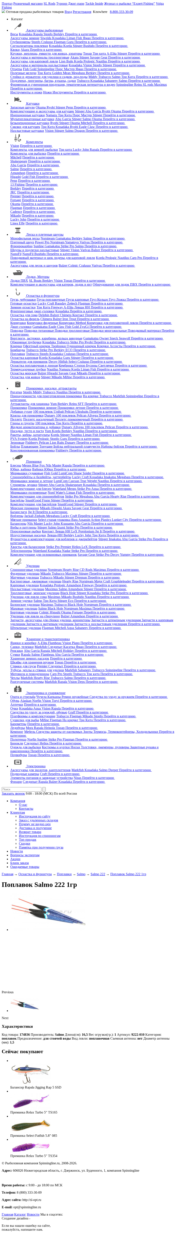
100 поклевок (43, 411)
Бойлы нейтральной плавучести (77, 446)
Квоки (15, 49)
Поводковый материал (145, 330)
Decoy (53, 361)
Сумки (15, 654)
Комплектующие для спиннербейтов (37, 496)
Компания (17, 801)
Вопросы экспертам (24, 855)
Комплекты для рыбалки (28, 153)
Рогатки (16, 392)
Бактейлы (17, 500)
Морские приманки (24, 508)
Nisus (78, 778)
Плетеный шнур (22, 242)
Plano (76, 643)
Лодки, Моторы (37, 277)
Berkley (59, 34)
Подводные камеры (24, 774)
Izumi (61, 527)
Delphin (44, 315)
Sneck (114, 338)
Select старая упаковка (54, 520)
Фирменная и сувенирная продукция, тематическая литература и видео (62, 84)
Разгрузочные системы (27, 682)
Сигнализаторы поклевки (29, 46)
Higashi (15, 177)
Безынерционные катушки (29, 123)
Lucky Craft (46, 303)
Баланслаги (18, 512)
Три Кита (44, 73)
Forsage (15, 200)
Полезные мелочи (23, 73)
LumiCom (66, 473)
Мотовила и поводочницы (29, 674)
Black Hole (68, 593)
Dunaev (50, 415)
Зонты (88, 732)
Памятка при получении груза (41, 847)
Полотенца (18, 739)
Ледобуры (17, 728)
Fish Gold (30, 69)
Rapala (38, 34)
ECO (69, 350)
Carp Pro (136, 258)
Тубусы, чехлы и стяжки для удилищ (37, 670)
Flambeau (55, 643)
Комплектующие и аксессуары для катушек (42, 111)
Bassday (61, 303)
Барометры (18, 724)
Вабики (38, 469)
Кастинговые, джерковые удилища (35, 581)
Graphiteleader (121, 581)
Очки (14, 708)
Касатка (69, 647)
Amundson (17, 173)
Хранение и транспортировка (48, 639)
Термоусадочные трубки (28, 369)
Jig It (31, 512)
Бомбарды (17, 350)
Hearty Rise (118, 496)
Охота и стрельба (22, 697)
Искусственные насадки (28, 535)
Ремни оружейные (76, 697)
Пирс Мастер (65, 69)
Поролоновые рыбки (25, 531)
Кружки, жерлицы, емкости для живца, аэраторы (46, 53)
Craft (44, 774)
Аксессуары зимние (24, 38)
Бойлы (15, 446)
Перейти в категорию (81, 34)
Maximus (160, 84)
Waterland (59, 489)
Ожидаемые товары (24, 867)
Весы (14, 34)
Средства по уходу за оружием (112, 697)
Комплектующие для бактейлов (33, 504)
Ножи (48, 92)
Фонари (16, 781)
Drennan (81, 577)
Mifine (68, 377)
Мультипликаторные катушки (32, 119)
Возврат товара (30, 832)
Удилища (32, 566)
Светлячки (106, 365)
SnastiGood (33, 500)
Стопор (80, 365)
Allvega (93, 415)
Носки (76, 747)
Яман (87, 38)
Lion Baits (66, 61)
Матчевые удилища (24, 577)
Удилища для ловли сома (28, 597)
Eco (71, 601)
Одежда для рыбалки (25, 747)
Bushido (89, 46)
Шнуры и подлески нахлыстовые (34, 250)
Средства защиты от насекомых (59, 732)
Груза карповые (78, 299)
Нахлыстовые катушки (27, 130)
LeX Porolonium (83, 531)
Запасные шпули (22, 107)
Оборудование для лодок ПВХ (115, 284)
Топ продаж (27, 839)
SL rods (148, 84)
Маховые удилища (23, 608)
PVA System (18, 439)
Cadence (16, 211)
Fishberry (32, 442)
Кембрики (66, 365)
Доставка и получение (35, 828)
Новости (16, 851)
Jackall (29, 516)
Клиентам (17, 812)
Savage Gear (99, 57)
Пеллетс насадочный (39, 419)
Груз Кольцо (99, 299)
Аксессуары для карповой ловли (34, 61)
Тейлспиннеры (21, 551)
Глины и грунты (22, 423)
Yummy (126, 554)
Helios (77, 547)
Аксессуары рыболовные (44, 30)
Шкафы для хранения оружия (32, 662)
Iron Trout (69, 319)
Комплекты (34, 142)
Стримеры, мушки (23, 485)
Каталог (20, 1214)
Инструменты (63, 92)
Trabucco (105, 77)
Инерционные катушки (27, 115)
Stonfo (48, 34)
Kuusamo (67, 523)
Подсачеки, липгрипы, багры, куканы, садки (43, 81)
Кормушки (18, 323)
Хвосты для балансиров (27, 547)
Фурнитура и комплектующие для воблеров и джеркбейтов (53, 539)
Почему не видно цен (35, 824)
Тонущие (46, 446)
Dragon (80, 130)
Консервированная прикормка (32, 450)
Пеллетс (16, 419)
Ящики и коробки (23, 643)
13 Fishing (17, 184)
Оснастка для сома (24, 315)
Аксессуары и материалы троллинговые (39, 57)
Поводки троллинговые (73, 330)
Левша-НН (55, 535)
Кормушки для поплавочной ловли (113, 323)
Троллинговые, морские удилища (34, 593)
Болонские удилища (25, 604)
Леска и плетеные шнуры (45, 234)
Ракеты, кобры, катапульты (30, 435)
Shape (78, 473)
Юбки (49, 469)
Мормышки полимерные (28, 492)
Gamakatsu (64, 238)
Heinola (50, 728)
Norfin (37, 700)
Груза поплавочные (51, 299)
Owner (104, 338)
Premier (15, 196)
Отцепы (16, 69)
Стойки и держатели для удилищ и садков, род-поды (49, 77)
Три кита (100, 53)
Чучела (41, 697)
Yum (54, 404)
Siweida (46, 38)
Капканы (54, 697)
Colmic (73, 265)
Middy (93, 77)
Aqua (95, 489)
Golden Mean (61, 73)
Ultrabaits (82, 411)
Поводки (16, 330)
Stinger (78, 46)
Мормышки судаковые (26, 473)
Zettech (72, 303)
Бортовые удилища (24, 612)
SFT (81, 404)
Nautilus (102, 61)
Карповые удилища (24, 585)
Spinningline (46, 69)
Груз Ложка (118, 299)
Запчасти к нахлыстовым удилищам (101, 624)
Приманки (34, 461)
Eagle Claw (87, 127)
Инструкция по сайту (34, 816)
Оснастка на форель (24, 319)
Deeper (113, 770)
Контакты (26, 808)
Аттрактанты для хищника (29, 404)
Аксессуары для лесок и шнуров (34, 265)
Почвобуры (18, 755)
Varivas (85, 242)
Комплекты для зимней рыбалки (34, 149)
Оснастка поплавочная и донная (34, 365)
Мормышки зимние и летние (31, 481)
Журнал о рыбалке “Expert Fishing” (129, 3)
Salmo (116, 77)
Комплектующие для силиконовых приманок (43, 554)
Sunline (39, 246)
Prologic (89, 61)
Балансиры (18, 523)
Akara (25, 49)
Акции (15, 859)
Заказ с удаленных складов (38, 820)
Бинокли (16, 743)
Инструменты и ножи (26, 92)
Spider (87, 473)
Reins (138, 84)
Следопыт (55, 647)
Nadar (66, 551)
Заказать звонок (13, 793)
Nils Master (54, 465)
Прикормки (18, 408)
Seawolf (125, 338)
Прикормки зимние (43, 408)
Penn (70, 107)
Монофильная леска (25, 238)
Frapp (46, 500)
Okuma (41, 107)
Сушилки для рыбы (24, 720)
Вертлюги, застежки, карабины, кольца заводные (46, 338)
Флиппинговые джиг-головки (32, 311)
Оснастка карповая (24, 358)
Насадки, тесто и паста (27, 431)
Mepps (27, 465)
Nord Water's (57, 492)
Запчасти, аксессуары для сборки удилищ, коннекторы (50, 620)
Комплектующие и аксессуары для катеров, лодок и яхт (51, 284)
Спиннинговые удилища (28, 570)
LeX (85, 547)
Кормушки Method (73, 323)
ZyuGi (85, 327)
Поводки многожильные (109, 330)
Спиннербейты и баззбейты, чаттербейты (40, 477)
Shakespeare (18, 161)
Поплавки (17, 354)
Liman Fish (75, 38)
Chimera (66, 315)
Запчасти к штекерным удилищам (116, 620)
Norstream (48, 238)
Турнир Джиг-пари (70, 3)
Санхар (74, 481)
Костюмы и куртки (56, 747)
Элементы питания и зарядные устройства (41, 778)
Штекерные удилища (25, 628)
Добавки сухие (21, 411)
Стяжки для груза (23, 666)
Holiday (69, 651)
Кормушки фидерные (43, 323)
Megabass (78, 73)
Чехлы (15, 678)
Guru (70, 42)
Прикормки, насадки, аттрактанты (51, 388)
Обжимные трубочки (25, 342)
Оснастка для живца (25, 377)
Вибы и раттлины (23, 527)
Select (72, 361)
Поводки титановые (39, 330)
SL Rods (49, 3)
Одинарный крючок (82, 346)
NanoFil (15, 254)
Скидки (24, 843)
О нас (23, 805)
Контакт (78, 315)
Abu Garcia (93, 111)
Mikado (15, 215)
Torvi (56, 700)
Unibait (59, 411)
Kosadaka (26, 34)
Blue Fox (39, 465)
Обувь (14, 700)
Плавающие (30, 446)
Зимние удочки (21, 601)
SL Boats (35, 280)
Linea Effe (17, 223)
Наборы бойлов (113, 446)
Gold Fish (29, 177)
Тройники (59, 346)
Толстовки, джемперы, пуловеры (105, 747)
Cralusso (47, 42)
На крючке (91, 396)
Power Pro (42, 242)
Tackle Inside (94, 3)
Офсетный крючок (37, 346)
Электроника (36, 766)
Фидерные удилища (24, 573)
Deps (82, 682)
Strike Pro (68, 246)
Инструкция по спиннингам (40, 836)
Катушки (32, 103)
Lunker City (120, 520)
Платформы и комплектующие (32, 716)
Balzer (96, 250)
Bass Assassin (81, 520)
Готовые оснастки (23, 303)
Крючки (16, 346)
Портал (7, 3)
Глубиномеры (20, 42)
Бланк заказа (19, 863)
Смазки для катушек (25, 127)
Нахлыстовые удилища (27, 589)
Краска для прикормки (27, 415)
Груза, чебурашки (23, 299)
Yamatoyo (72, 242)
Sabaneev (112, 81)
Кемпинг (16, 732)
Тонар (88, 53)
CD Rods (86, 570)
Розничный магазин (28, 3)
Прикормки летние (72, 408)
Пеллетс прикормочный (73, 419)
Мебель (30, 732)
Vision (88, 65)
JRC (13, 192)
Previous (8, 992)
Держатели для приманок (29, 361)
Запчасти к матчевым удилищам (50, 624)
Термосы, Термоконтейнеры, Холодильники (126, 732)
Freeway (57, 307)
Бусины (92, 365)
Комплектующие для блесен (31, 489)
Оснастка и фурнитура (42, 295)
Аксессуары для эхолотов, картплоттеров (40, 770)
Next (5, 1018)
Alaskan (26, 700)
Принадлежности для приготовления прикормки (46, 396)
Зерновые (17, 442)
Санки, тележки (22, 647)
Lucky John (81, 149)
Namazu (52, 115)
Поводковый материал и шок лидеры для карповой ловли (52, 258)
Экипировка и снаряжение (45, 693)
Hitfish (63, 361)
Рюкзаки (16, 651)
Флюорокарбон (21, 246)
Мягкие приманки (23, 520)
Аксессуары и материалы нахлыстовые (39, 65)
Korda (68, 46)
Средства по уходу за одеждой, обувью (38, 712)
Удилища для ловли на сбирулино (35, 616)
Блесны (15, 465)
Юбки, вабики (20, 469)
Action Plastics (101, 520)
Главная (7, 1214)
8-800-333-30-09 (121, 12)
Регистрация (82, 12)
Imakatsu (110, 477)
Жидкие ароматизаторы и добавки (35, 427)
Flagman (60, 42)
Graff (72, 712)
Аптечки (16, 704)
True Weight (89, 481)
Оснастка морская (23, 373)
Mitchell (87, 123)
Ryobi (51, 107)
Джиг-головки (21, 327)
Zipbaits (40, 516)
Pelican (70, 411)
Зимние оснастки (23, 307)
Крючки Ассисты (110, 346)
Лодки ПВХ (19, 280)
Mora (30, 728)
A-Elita (112, 53)
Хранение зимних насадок (29, 658)
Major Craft (102, 581)
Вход (68, 12)
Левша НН (82, 307)
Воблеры (16, 516)
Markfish (119, 396)
